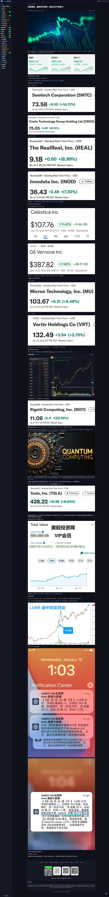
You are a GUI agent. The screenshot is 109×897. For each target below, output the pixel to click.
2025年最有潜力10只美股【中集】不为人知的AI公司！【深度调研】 (48, 201)
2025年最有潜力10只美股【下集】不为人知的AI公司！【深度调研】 (48, 275)
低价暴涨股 (56, 862)
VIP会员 (46, 862)
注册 (107, 1)
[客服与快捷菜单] (106, 893)
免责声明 (76, 862)
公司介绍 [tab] (29, 882)
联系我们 (81, 862)
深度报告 (41, 862)
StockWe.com (34, 885)
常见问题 (66, 862)
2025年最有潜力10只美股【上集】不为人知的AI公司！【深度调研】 (48, 80)
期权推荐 (51, 862)
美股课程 (71, 862)
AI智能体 (61, 862)
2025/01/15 (92, 10)
